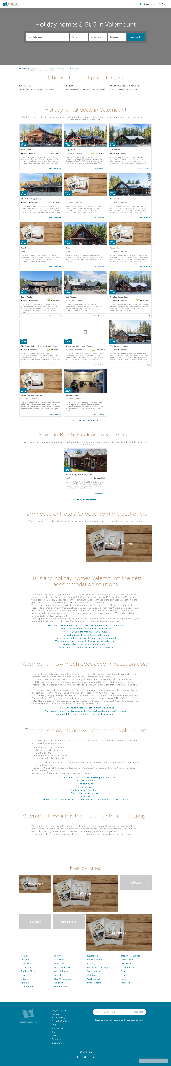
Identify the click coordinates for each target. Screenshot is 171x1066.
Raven (68, 248)
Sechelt (58, 975)
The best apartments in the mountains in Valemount (85, 628)
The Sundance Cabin (119, 297)
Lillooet (24, 979)
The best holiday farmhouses (85, 793)
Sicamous (125, 982)
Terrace (124, 975)
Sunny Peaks (26, 297)
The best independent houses (85, 790)
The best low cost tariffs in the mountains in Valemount (85, 647)
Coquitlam (26, 967)
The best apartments (85, 780)
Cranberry (25, 248)
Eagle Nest (70, 150)
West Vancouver (95, 971)
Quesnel (25, 982)
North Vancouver (62, 967)
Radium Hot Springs (130, 955)
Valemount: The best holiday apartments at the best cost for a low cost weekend (85, 711)
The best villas (85, 796)
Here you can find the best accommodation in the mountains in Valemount (85, 625)
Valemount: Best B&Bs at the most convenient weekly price (85, 714)
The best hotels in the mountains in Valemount (85, 635)
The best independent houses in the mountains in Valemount (85, 638)
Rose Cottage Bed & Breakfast (79, 474)
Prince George (94, 959)
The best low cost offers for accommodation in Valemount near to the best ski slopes (85, 799)
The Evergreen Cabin (119, 346)
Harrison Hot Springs (97, 967)
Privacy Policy (58, 1017)
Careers (55, 1035)
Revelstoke (92, 955)
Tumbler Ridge (28, 971)
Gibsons (124, 971)
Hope (123, 979)
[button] (77, 1057)
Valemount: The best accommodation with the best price (85, 707)
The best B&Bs (85, 783)
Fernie (24, 975)
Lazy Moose (71, 297)
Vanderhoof (27, 986)
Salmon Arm (126, 959)
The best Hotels (85, 787)
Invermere (125, 963)
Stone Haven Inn (73, 395)
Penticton (59, 959)
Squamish (59, 963)
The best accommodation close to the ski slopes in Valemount (85, 777)
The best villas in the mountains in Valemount (85, 644)
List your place (59, 1010)
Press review (58, 1028)
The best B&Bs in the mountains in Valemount (85, 631)
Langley (91, 963)
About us (56, 1014)
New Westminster (63, 979)
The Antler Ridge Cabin (31, 199)
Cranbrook (92, 975)
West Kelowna (61, 971)
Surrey (57, 955)
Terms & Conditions (61, 1021)
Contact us (57, 1039)
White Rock (60, 982)
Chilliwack (26, 963)
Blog (54, 1032)
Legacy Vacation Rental (31, 395)
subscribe (138, 1012)
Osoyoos (25, 959)
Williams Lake (127, 967)
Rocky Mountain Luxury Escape (79, 346)
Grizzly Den (115, 248)
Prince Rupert (94, 982)
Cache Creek (94, 979)
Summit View (116, 199)
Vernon (24, 955)
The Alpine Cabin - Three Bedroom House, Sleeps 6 (43, 346)
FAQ (54, 1024)
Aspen (68, 199)
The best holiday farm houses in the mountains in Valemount (85, 641)
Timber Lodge (116, 150)
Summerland (60, 986)
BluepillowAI (58, 1042)
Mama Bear (26, 150)
